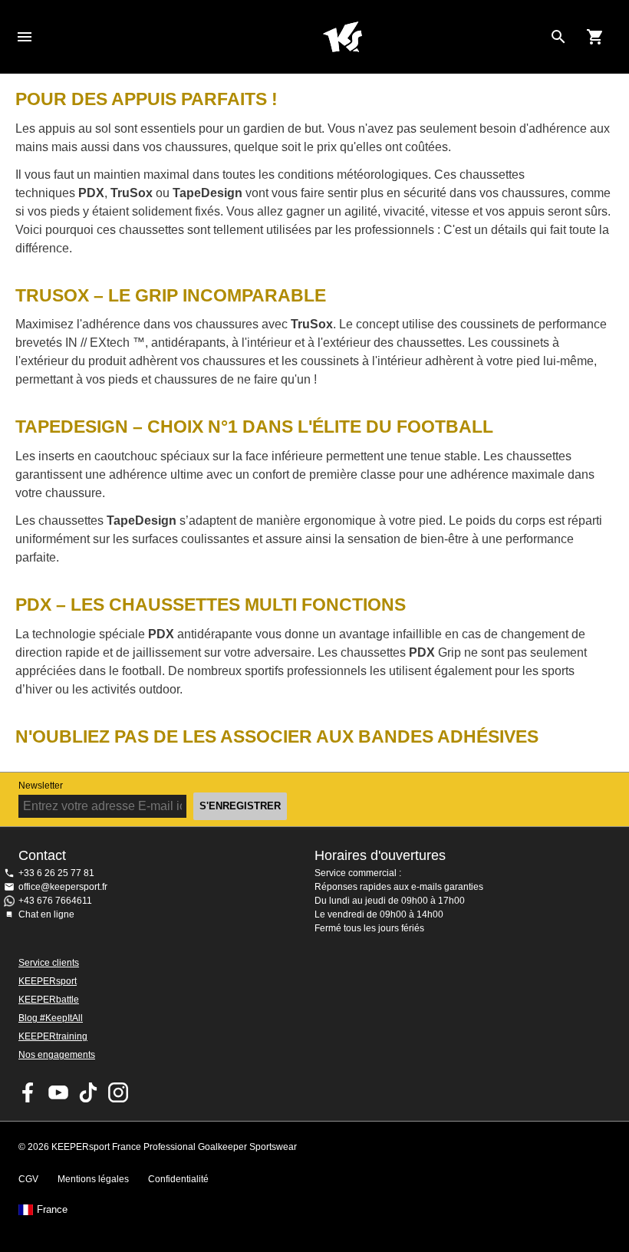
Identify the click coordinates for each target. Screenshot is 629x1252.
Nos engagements (56, 1054)
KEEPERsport (47, 981)
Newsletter (40, 785)
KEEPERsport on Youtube (58, 1092)
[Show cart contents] (595, 36)
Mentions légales (93, 1179)
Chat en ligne (46, 914)
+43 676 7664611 (55, 900)
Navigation (24, 36)
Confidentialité (178, 1179)
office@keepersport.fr (62, 886)
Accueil (342, 36)
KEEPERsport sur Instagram (118, 1092)
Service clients (48, 962)
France (52, 1209)
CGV (28, 1179)
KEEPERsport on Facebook (28, 1092)
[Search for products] (558, 36)
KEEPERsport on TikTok (88, 1092)
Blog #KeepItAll (50, 1018)
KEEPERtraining (52, 1036)
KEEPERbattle (48, 999)
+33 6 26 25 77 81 (56, 873)
